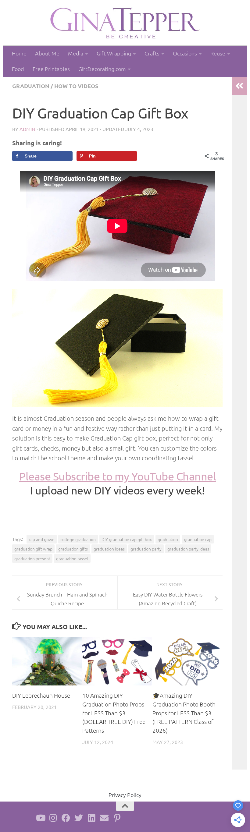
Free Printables (51, 68)
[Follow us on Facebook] (66, 818)
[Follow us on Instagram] (53, 818)
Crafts (152, 53)
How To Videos (76, 85)
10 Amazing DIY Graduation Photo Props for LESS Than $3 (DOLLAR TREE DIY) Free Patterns (113, 713)
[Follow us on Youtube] (40, 818)
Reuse (217, 53)
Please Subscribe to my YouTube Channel (117, 476)
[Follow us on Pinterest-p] (117, 818)
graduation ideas (109, 549)
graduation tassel (72, 558)
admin (27, 129)
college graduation (78, 539)
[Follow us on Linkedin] (91, 818)
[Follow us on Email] (104, 818)
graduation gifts (73, 549)
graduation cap (198, 539)
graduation (30, 85)
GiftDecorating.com (102, 68)
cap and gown (42, 539)
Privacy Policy (125, 794)
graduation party (146, 549)
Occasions (185, 53)
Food (18, 68)
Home (19, 53)
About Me (47, 53)
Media (75, 53)
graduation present (32, 558)
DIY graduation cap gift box (127, 539)
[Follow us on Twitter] (78, 818)
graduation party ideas (188, 549)
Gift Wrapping (114, 53)
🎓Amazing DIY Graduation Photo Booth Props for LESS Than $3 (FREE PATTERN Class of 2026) (184, 713)
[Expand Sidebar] (239, 86)
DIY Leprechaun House (41, 695)
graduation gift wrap (33, 549)
